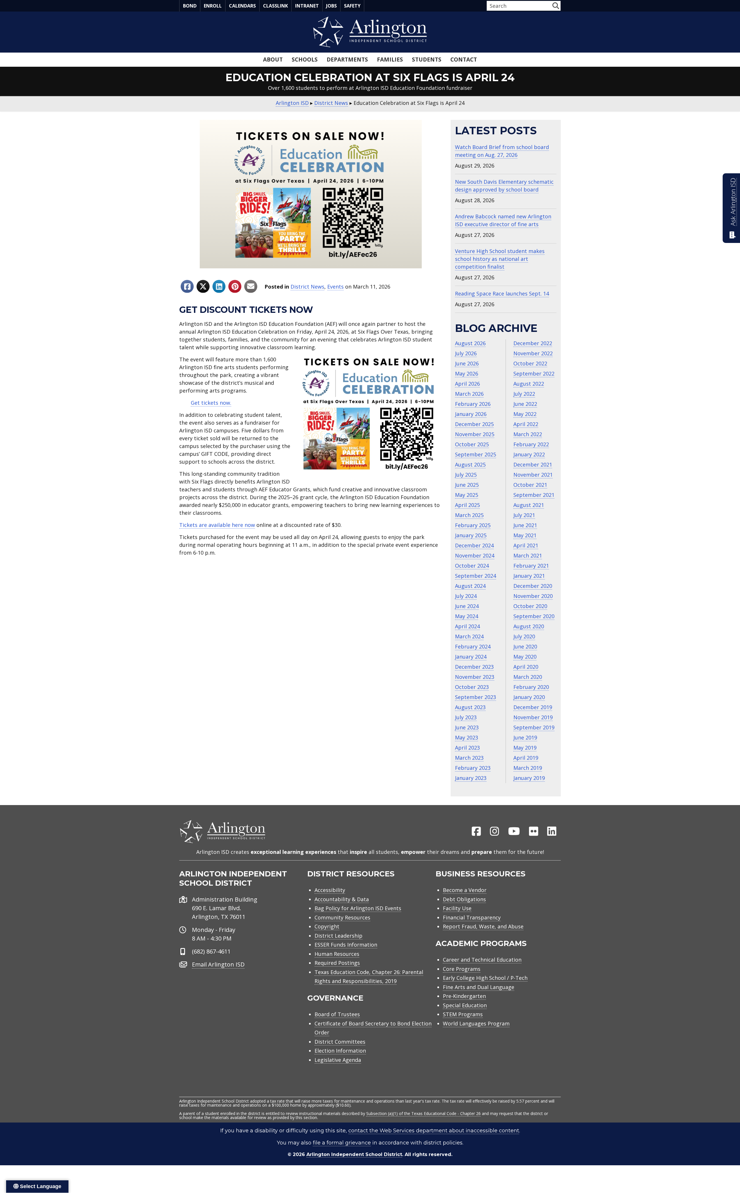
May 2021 (524, 535)
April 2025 (467, 504)
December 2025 (474, 424)
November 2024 (474, 555)
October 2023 (472, 686)
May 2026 (466, 373)
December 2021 (532, 464)
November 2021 (533, 474)
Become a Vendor (464, 890)
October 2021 (530, 484)
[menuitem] (476, 831)
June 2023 (467, 727)
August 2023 (470, 707)
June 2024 (467, 606)
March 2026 (469, 393)
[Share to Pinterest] (234, 286)
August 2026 (470, 343)
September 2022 (533, 373)
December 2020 (532, 585)
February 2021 (531, 565)
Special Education (465, 1005)
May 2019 (524, 747)
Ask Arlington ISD (733, 202)
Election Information (340, 1050)
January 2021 (529, 575)
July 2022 (524, 393)
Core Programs (461, 968)
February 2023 (473, 767)
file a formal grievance (342, 1143)
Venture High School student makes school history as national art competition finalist (500, 259)
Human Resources (336, 953)
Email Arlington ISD (218, 964)
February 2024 (473, 646)
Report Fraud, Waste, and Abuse (483, 926)
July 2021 (524, 515)
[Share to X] (203, 286)
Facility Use (457, 908)
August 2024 (470, 585)
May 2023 (466, 737)
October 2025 (472, 444)
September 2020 (533, 616)
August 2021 (528, 504)
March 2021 (527, 555)
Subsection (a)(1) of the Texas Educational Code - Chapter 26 (423, 1113)
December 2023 (474, 666)
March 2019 (527, 767)
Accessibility (329, 890)
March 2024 (469, 636)
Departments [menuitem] (347, 59)
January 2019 (529, 777)
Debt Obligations (464, 899)
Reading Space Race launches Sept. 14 (502, 293)
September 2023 (475, 697)
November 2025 (474, 434)
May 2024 (466, 616)
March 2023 (469, 757)
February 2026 (473, 403)
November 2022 (533, 353)
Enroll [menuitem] (213, 6)
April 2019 (525, 757)
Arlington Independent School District (354, 1154)
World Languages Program (476, 1023)
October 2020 (530, 606)
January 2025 (470, 535)
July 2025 (466, 474)
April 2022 (525, 424)
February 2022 (531, 444)
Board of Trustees (337, 1014)
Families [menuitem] (390, 59)
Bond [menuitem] (190, 6)
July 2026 (466, 353)
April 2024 (467, 626)
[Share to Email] (250, 286)
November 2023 (474, 676)
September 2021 (533, 494)
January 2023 (470, 777)
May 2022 (524, 413)
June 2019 (525, 737)
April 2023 (467, 747)
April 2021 (525, 545)
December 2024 (474, 545)
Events (335, 286)
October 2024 (472, 565)
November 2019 (533, 717)
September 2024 (475, 575)
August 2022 (528, 383)
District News (307, 286)
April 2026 (467, 383)
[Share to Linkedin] (218, 286)
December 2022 (532, 343)
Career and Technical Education (482, 959)
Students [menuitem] (426, 59)
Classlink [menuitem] (275, 6)
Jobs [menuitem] (331, 6)
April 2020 (525, 666)
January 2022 (529, 454)
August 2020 (528, 626)
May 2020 (524, 656)
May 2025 (466, 494)
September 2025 (475, 454)
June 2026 (467, 363)
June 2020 (525, 646)
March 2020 (527, 676)
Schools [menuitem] (305, 59)
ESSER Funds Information (345, 944)
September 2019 (533, 727)
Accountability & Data (341, 899)
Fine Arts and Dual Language (478, 987)
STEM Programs (463, 1014)
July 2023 (466, 717)
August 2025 (470, 464)
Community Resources (342, 917)
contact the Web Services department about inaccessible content (433, 1130)
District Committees (339, 1041)
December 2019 (532, 707)
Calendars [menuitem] (242, 6)
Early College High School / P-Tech (485, 977)
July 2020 (524, 636)
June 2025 (467, 484)
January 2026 (470, 413)
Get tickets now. (211, 402)
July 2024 (466, 595)
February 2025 (473, 525)
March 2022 (527, 434)
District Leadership (338, 935)
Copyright (326, 926)
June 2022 (525, 403)
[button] (555, 5)
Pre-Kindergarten (464, 996)
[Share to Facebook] (187, 286)
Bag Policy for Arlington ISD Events (357, 908)
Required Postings (337, 962)
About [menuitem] (273, 59)
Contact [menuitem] (463, 59)
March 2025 (469, 515)
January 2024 (470, 656)
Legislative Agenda (337, 1059)
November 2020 (533, 595)
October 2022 (530, 363)
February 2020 (531, 686)
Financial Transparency (472, 917)
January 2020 (529, 697)
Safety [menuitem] (352, 6)
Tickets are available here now (217, 524)
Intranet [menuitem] (307, 6)
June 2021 (525, 525)
